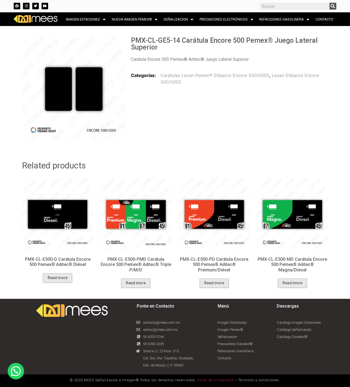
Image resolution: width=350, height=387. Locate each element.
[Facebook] (17, 6)
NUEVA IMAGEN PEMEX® (132, 19)
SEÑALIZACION (176, 19)
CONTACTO (324, 19)
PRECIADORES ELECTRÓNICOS (224, 19)
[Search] (332, 6)
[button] (16, 371)
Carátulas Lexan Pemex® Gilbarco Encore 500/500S (215, 75)
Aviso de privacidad (215, 380)
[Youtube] (45, 6)
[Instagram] (26, 6)
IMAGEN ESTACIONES (83, 19)
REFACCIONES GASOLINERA (281, 19)
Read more (58, 278)
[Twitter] (35, 6)
